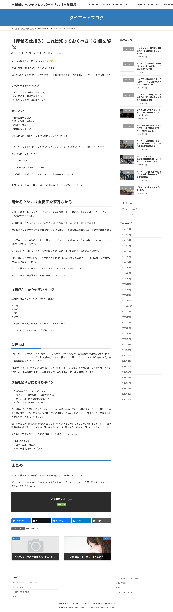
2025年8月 (126, 235)
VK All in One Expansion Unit (104, 607)
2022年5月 (126, 257)
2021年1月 (126, 289)
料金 (14, 597)
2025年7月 (126, 240)
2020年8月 (126, 317)
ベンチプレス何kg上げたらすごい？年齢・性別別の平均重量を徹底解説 (149, 174)
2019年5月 (126, 383)
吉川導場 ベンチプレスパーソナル (26, 583)
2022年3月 (126, 268)
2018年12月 (127, 394)
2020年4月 (126, 339)
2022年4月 (126, 262)
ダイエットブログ (32, 529)
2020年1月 (126, 350)
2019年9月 (126, 372)
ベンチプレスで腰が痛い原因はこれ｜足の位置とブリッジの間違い (149, 51)
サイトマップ (121, 588)
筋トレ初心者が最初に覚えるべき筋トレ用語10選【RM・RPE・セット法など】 (149, 128)
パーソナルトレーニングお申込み (128, 578)
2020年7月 (126, 322)
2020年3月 (126, 344)
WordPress (72, 607)
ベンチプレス (127, 215)
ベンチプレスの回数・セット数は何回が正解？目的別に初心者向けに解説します (149, 143)
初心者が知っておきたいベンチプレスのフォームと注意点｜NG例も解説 (149, 112)
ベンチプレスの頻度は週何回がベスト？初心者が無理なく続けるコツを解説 (149, 66)
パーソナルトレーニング (22, 587)
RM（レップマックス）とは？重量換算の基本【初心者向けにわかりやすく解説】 (149, 159)
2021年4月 (126, 273)
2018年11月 (127, 399)
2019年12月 (127, 355)
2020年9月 (126, 311)
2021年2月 (126, 284)
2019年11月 (127, 361)
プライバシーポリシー (124, 592)
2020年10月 (127, 306)
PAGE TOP (166, 591)
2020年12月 (127, 295)
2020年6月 (126, 328)
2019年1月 (126, 388)
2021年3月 (126, 279)
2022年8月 (126, 246)
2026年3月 (126, 229)
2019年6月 (126, 377)
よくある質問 (121, 583)
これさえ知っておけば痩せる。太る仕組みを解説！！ (70, 223)
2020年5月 (126, 333)
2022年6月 (126, 251)
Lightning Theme (86, 607)
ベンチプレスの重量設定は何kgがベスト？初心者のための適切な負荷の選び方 (149, 82)
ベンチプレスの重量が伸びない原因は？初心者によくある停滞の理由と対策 (149, 97)
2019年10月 (127, 366)
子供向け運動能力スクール (23, 592)
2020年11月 (127, 300)
